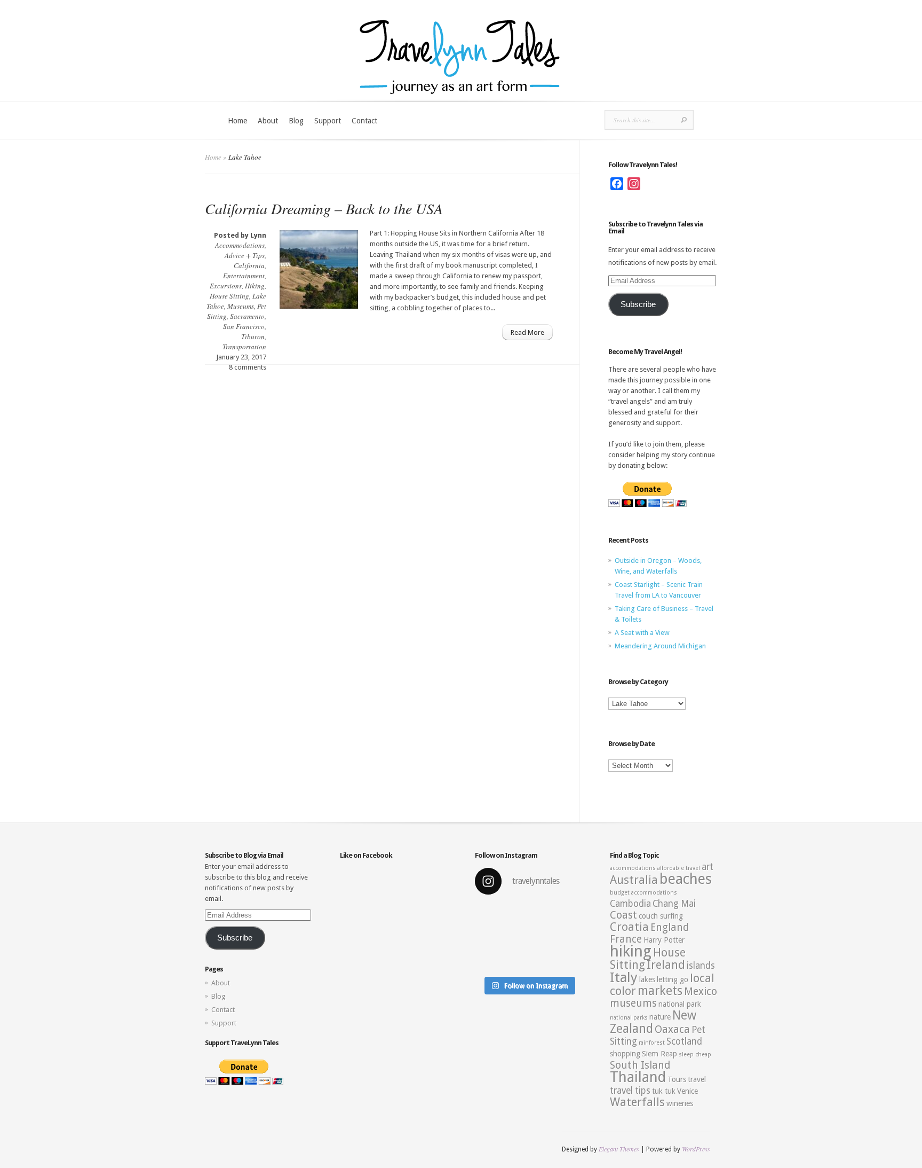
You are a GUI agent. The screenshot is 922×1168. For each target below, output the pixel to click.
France (626, 939)
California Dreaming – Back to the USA (324, 208)
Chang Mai (674, 903)
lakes (647, 979)
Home (237, 120)
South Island (640, 1065)
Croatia (629, 927)
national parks (629, 1017)
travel (697, 1079)
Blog (296, 120)
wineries (679, 1103)
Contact (364, 120)
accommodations (633, 868)
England (669, 927)
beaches (685, 879)
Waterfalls (637, 1102)
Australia (634, 880)
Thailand (638, 1077)
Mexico (700, 991)
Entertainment (244, 275)
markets (660, 990)
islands (701, 965)
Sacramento (247, 316)
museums (633, 1003)
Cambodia (630, 903)
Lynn (258, 235)
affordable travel (678, 868)
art (707, 866)
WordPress (696, 1149)
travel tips (630, 1090)
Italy (624, 977)
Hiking (255, 286)
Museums (240, 306)
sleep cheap (695, 1054)
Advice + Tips (245, 255)
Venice (687, 1091)
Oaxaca (672, 1029)
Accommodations (240, 245)
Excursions (226, 286)
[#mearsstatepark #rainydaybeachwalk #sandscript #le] (528, 937)
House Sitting (229, 296)
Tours (676, 1079)
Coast (623, 915)
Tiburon (253, 336)
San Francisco (244, 326)
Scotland (684, 1041)
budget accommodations (643, 892)
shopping (625, 1053)
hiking (630, 951)
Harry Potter (664, 940)
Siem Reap (659, 1053)
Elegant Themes (619, 1149)
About (268, 120)
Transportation (244, 346)
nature (660, 1017)
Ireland (666, 964)
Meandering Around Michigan (660, 646)
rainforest (652, 1042)
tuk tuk (663, 1091)
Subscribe (638, 304)
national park (679, 1004)
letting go (672, 979)
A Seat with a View (642, 633)
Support (327, 120)
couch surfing (661, 916)
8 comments (247, 367)
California (249, 265)
